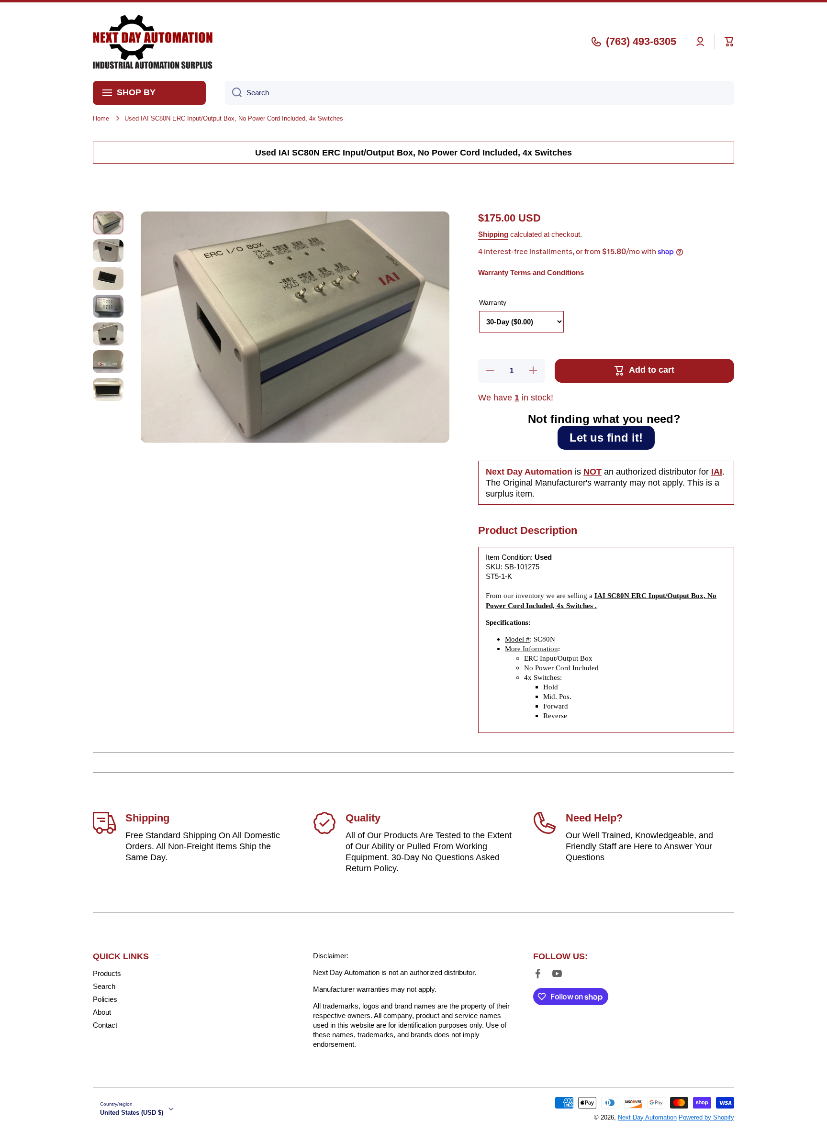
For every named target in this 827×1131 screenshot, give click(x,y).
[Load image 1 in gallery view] (108, 222)
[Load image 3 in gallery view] (108, 278)
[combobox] (479, 93)
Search (104, 986)
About (102, 1012)
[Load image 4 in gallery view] (108, 306)
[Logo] (152, 41)
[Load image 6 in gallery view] (108, 361)
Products (107, 973)
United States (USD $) (131, 1112)
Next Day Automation (647, 1117)
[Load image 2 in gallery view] (108, 250)
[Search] (233, 93)
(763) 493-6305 (641, 41)
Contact (105, 1025)
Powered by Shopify (706, 1117)
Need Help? (594, 818)
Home (101, 118)
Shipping (493, 234)
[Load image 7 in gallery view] (108, 389)
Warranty (492, 302)
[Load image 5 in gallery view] (108, 333)
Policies (105, 999)
